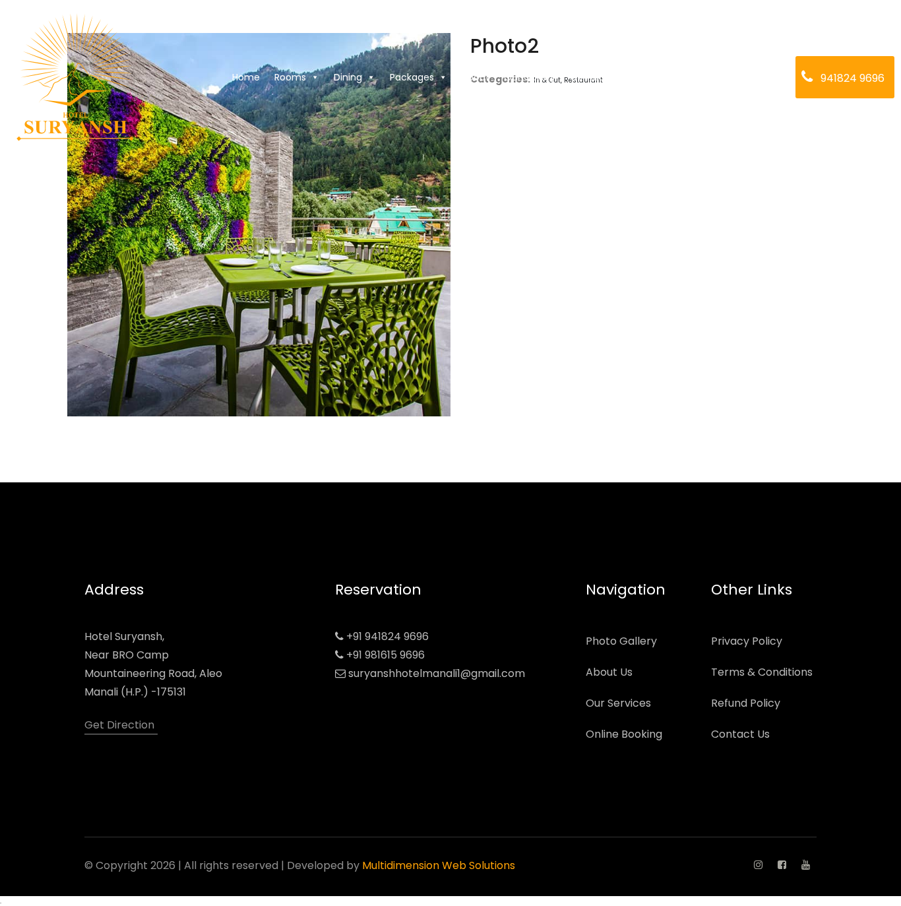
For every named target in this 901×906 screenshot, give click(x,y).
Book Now (645, 77)
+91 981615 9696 (385, 655)
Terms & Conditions (762, 672)
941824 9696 (853, 78)
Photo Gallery (621, 641)
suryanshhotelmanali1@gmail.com (436, 673)
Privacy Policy (746, 641)
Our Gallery (529, 77)
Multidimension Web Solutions (438, 865)
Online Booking (624, 734)
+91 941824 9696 (387, 636)
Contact (589, 77)
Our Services (618, 703)
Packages (412, 77)
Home (246, 77)
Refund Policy (745, 703)
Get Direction (119, 724)
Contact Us (740, 734)
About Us (609, 672)
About (475, 77)
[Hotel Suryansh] (75, 77)
